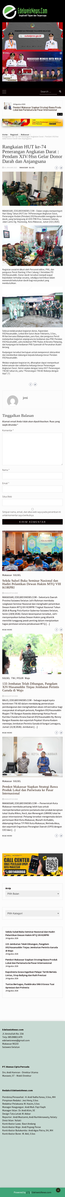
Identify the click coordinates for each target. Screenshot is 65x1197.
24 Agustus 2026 (11, 799)
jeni (25, 398)
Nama (6, 469)
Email (5, 483)
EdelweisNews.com (41, 1192)
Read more (7, 836)
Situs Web (7, 496)
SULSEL (32, 167)
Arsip (8, 888)
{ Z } (28, 1192)
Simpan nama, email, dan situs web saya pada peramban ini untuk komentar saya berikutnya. (31, 513)
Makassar (24, 167)
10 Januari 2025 (10, 167)
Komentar (8, 430)
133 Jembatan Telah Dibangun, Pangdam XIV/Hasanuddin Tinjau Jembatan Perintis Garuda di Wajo (31, 947)
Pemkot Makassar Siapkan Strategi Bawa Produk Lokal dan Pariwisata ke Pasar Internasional (37, 108)
